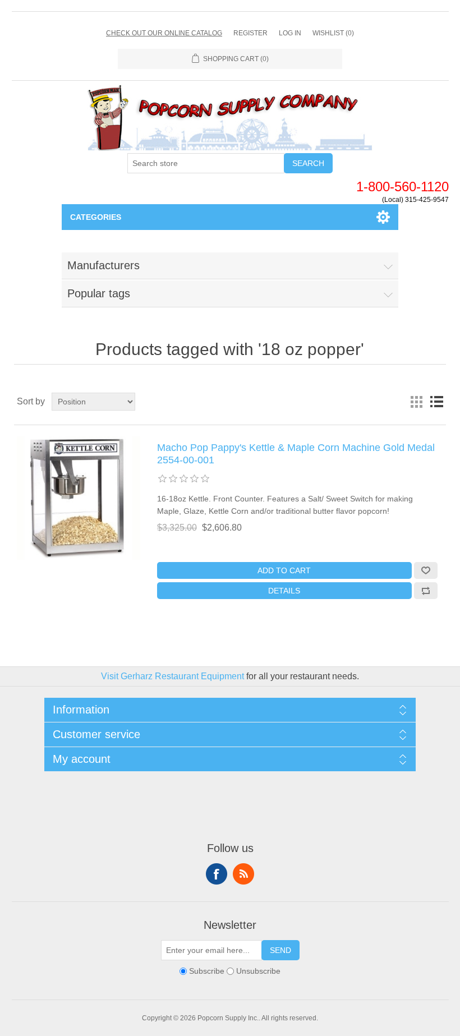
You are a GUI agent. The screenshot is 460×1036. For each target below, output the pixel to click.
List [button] (436, 402)
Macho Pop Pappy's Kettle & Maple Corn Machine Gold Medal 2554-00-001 (296, 454)
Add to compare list (426, 590)
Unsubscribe (258, 970)
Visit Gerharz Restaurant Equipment (172, 676)
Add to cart (284, 570)
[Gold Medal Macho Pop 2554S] (78, 498)
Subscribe (206, 970)
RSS (243, 874)
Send (280, 950)
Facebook (216, 874)
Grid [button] (416, 402)
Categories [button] (95, 217)
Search (308, 163)
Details (284, 590)
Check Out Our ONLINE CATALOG (164, 33)
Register (250, 33)
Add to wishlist (426, 570)
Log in (290, 33)
